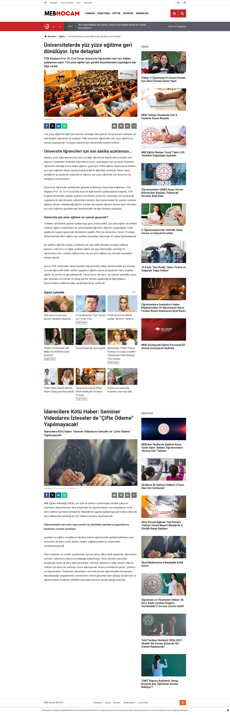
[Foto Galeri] (184, 2)
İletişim (117, 703)
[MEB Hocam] (62, 13)
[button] (121, 126)
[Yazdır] (114, 126)
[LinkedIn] (58, 126)
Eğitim (116, 13)
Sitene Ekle (88, 3)
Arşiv (78, 3)
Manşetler (54, 3)
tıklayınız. (184, 710)
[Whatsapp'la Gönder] (64, 126)
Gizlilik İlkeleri (129, 703)
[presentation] (53, 26)
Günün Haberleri (67, 3)
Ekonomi (128, 13)
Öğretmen (103, 13)
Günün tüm (177, 26)
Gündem (90, 13)
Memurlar (142, 13)
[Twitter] (52, 126)
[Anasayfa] (45, 3)
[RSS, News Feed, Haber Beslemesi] (182, 702)
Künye (107, 703)
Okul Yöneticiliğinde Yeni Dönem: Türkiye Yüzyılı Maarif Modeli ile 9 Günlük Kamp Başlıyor (112, 26)
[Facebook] (46, 126)
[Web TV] (178, 2)
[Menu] (174, 13)
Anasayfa (51, 36)
